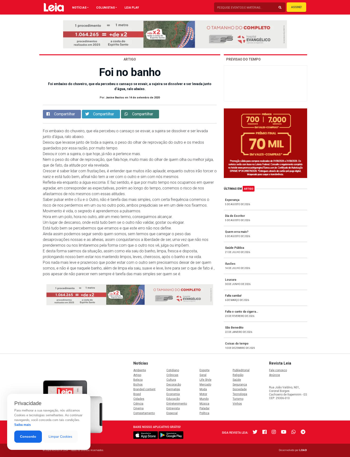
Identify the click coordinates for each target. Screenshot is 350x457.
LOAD (303, 450)
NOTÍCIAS (79, 7)
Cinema (138, 408)
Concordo (28, 436)
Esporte (205, 370)
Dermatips (173, 389)
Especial (172, 413)
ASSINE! (296, 7)
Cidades (138, 399)
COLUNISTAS (105, 7)
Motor (203, 394)
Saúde (237, 379)
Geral (203, 375)
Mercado (205, 384)
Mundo (204, 399)
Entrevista (173, 408)
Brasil (137, 394)
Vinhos (237, 403)
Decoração (173, 384)
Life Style (205, 379)
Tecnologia (240, 394)
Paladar (205, 408)
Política (204, 413)
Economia (173, 394)
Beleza (138, 379)
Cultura (171, 379)
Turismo (238, 399)
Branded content (144, 389)
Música (204, 403)
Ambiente (139, 370)
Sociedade (240, 389)
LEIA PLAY (132, 7)
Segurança (240, 384)
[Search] (280, 7)
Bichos (138, 384)
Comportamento (144, 413)
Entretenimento (176, 403)
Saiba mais (22, 425)
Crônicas (172, 375)
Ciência (138, 403)
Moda (203, 389)
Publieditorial (241, 370)
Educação (173, 399)
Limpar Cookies (60, 436)
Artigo (248, 189)
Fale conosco (278, 370)
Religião (238, 375)
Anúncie (274, 375)
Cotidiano (172, 370)
